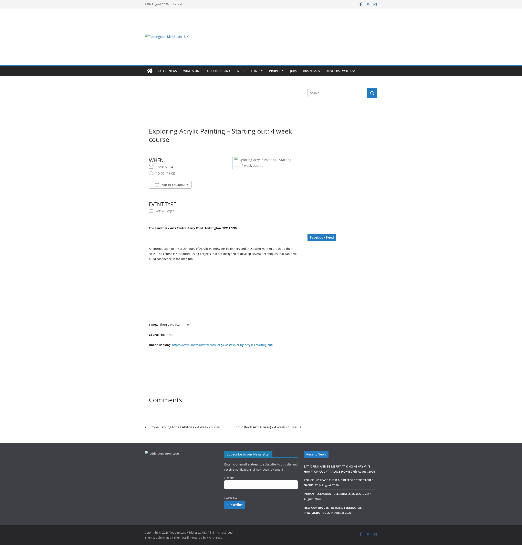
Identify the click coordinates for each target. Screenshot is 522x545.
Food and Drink (218, 71)
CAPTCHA (230, 498)
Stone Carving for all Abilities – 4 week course (185, 427)
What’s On (191, 71)
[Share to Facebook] (152, 152)
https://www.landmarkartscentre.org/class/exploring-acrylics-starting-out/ (222, 345)
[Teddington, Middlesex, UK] (150, 71)
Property (276, 71)
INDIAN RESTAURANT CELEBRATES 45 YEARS (334, 494)
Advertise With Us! (340, 71)
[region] (311, 36)
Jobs (293, 71)
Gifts (240, 71)
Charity (257, 71)
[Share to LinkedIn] (167, 152)
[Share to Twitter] (159, 152)
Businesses (311, 71)
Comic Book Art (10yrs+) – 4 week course (264, 427)
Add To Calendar (173, 184)
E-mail (229, 478)
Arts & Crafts (165, 211)
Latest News (167, 71)
